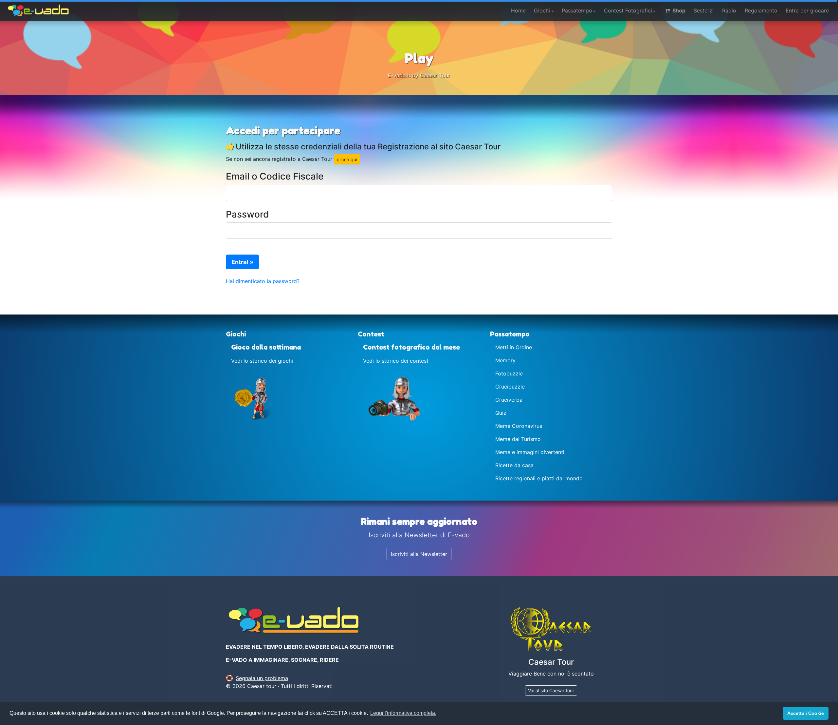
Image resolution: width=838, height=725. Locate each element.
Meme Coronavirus (518, 426)
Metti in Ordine (513, 347)
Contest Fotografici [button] (628, 10)
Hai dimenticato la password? (263, 281)
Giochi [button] (542, 10)
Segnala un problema (262, 678)
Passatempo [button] (577, 10)
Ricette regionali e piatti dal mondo (539, 478)
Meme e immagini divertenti (529, 452)
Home (518, 10)
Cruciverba (508, 399)
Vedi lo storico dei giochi (262, 360)
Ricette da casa (514, 465)
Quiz (500, 413)
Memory (505, 360)
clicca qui (347, 159)
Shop (678, 10)
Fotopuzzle (509, 373)
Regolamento (761, 10)
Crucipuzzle (510, 386)
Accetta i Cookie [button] (805, 713)
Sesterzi (704, 10)
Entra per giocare (807, 10)
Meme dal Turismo (518, 439)
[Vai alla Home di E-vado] (38, 10)
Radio (729, 10)
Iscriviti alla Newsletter (419, 554)
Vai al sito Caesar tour (551, 690)
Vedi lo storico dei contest (395, 360)
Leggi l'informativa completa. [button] (403, 713)
